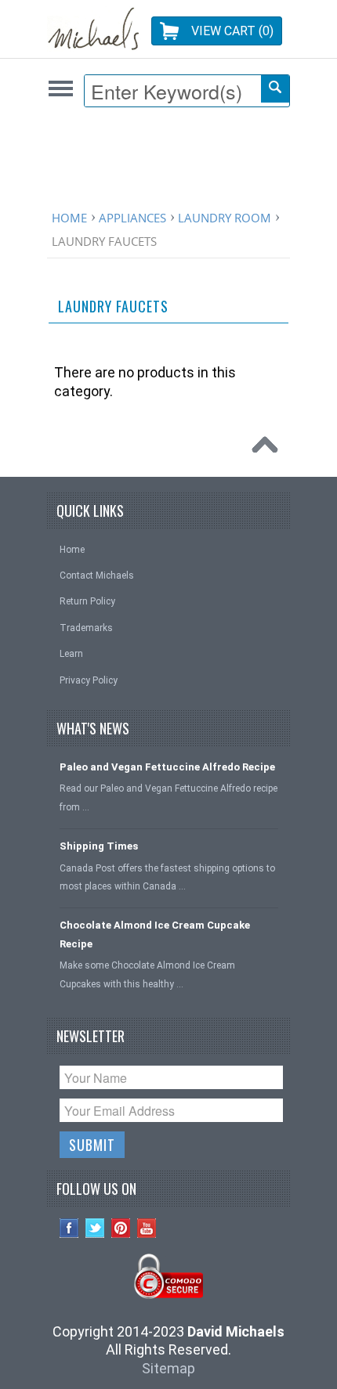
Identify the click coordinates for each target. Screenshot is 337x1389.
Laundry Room (224, 217)
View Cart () (232, 30)
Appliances (132, 217)
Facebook (69, 1228)
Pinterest (121, 1228)
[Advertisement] (172, 162)
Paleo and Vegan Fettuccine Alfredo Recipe (167, 767)
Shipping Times (99, 846)
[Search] (275, 89)
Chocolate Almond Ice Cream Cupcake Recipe (155, 934)
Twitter (95, 1228)
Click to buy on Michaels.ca (60, 88)
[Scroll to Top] (269, 448)
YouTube (147, 1228)
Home (69, 217)
